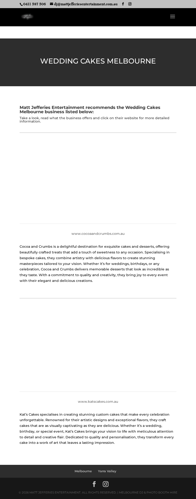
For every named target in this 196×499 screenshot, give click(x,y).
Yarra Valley (107, 471)
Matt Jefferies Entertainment (52, 107)
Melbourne (83, 471)
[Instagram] (129, 4)
